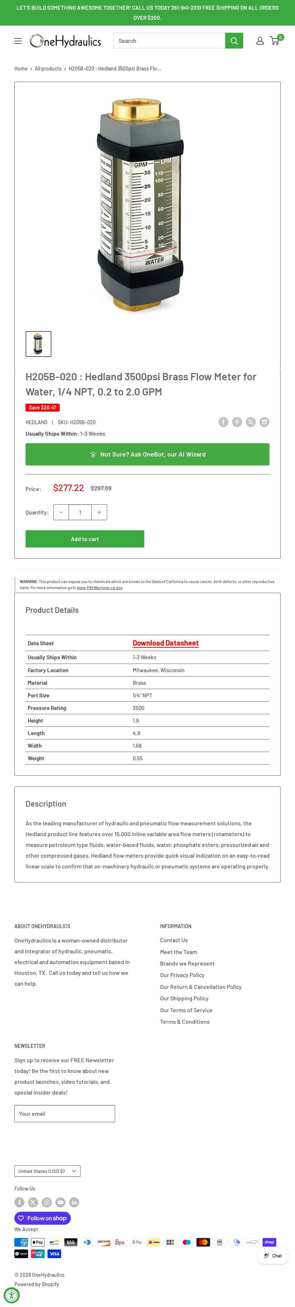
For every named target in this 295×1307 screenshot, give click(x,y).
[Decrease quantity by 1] (61, 512)
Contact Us (174, 939)
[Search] (234, 41)
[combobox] (169, 41)
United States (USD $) (41, 1171)
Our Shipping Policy (184, 998)
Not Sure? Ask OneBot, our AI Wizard (153, 454)
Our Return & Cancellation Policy (201, 986)
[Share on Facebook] (223, 421)
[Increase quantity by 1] (99, 512)
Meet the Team (178, 951)
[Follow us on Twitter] (33, 1202)
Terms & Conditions (185, 1021)
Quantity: (37, 512)
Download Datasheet (166, 642)
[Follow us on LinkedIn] (74, 1202)
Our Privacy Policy (182, 974)
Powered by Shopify (36, 1284)
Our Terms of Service (186, 1009)
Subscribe (38, 1135)
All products (48, 68)
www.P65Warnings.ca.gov (99, 587)
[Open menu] (18, 41)
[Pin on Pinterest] (237, 421)
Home (21, 68)
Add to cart (85, 538)
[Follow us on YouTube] (60, 1202)
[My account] (260, 41)
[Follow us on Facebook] (19, 1202)
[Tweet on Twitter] (251, 421)
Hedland (36, 422)
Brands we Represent (187, 963)
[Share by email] (264, 421)
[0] (274, 40)
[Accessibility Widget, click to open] (12, 1295)
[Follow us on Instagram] (47, 1202)
